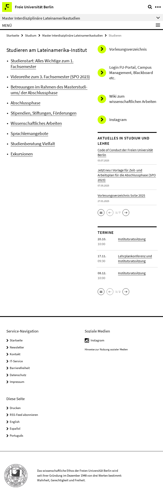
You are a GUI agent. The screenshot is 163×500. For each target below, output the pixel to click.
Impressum (17, 382)
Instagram (97, 340)
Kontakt (15, 354)
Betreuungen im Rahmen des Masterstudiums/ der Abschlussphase (49, 89)
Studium (30, 35)
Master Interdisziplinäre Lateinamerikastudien (72, 35)
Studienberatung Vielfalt (33, 143)
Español (15, 428)
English (15, 422)
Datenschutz (18, 375)
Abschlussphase (25, 103)
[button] (101, 212)
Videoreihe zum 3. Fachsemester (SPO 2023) (50, 77)
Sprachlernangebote (29, 133)
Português (16, 435)
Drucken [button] (15, 408)
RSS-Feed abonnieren (24, 415)
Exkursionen (22, 154)
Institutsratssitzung (132, 239)
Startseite (12, 35)
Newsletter (17, 347)
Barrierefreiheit (20, 368)
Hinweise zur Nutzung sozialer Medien (106, 349)
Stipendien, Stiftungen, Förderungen (43, 113)
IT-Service (16, 361)
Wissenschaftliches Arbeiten (36, 123)
